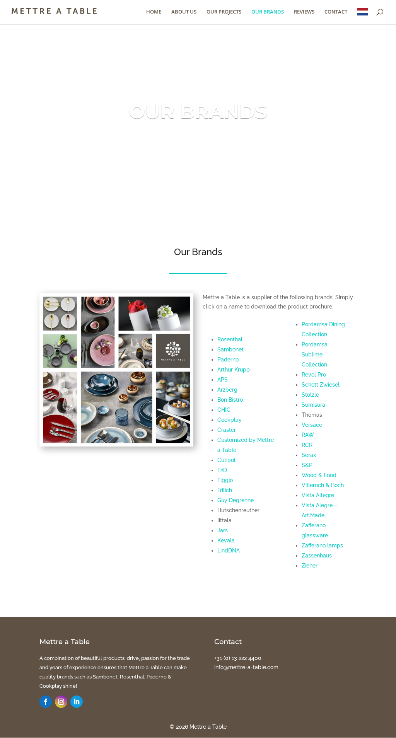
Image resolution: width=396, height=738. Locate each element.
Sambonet (230, 349)
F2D (222, 470)
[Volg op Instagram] (61, 701)
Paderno (228, 359)
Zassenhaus (317, 555)
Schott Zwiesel (321, 385)
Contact (335, 12)
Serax (309, 455)
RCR (307, 445)
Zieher (309, 565)
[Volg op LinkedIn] (76, 701)
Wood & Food (319, 475)
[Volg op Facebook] (45, 701)
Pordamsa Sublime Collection (315, 354)
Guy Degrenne (235, 500)
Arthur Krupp (233, 369)
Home (153, 12)
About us (183, 12)
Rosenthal (229, 339)
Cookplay (229, 420)
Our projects (224, 12)
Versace (312, 425)
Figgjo (225, 480)
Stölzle (310, 395)
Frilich (224, 490)
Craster (226, 430)
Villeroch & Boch (323, 485)
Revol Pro (314, 375)
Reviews (304, 12)
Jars (222, 530)
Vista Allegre (318, 495)
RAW (308, 435)
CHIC (223, 410)
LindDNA (228, 550)
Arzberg (227, 390)
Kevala (226, 540)
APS (222, 380)
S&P (307, 465)
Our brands (267, 12)
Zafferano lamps (322, 545)
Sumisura (313, 405)
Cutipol (226, 460)
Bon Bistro (230, 400)
